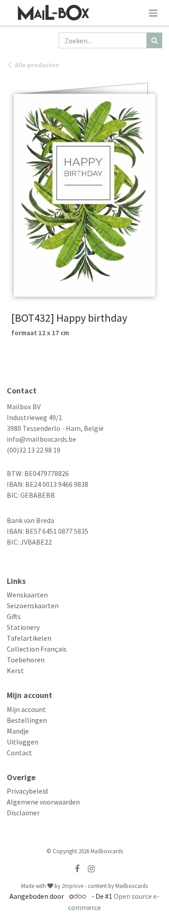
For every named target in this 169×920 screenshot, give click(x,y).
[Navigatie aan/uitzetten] (153, 12)
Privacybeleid (27, 790)
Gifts (14, 616)
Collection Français (37, 648)
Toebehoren (26, 659)
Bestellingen (27, 720)
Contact (19, 752)
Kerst (15, 670)
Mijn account (26, 709)
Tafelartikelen (29, 638)
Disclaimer (23, 812)
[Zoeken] (154, 40)
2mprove (72, 886)
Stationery (23, 627)
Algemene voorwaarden (43, 801)
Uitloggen (22, 741)
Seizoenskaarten (33, 605)
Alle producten (37, 65)
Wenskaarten (27, 594)
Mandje (18, 730)
